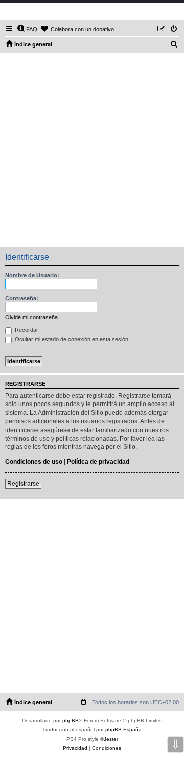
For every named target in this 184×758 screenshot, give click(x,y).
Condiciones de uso (33, 461)
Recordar (25, 330)
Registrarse (23, 483)
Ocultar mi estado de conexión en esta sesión (70, 339)
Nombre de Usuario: (32, 275)
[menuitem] (27, 29)
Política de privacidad (98, 461)
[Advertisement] (92, 150)
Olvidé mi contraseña (31, 317)
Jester (111, 739)
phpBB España (123, 729)
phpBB (70, 720)
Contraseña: (21, 298)
